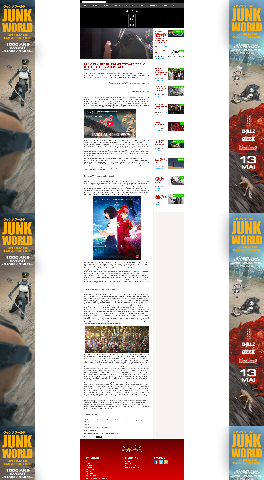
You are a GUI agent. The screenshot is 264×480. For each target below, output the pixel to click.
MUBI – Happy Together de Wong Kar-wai (159, 143)
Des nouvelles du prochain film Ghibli (161, 161)
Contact (128, 461)
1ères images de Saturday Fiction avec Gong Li (161, 197)
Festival (141, 5)
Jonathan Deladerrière (158, 189)
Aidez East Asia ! (131, 465)
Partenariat (129, 463)
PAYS (86, 5)
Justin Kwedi (158, 150)
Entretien (129, 5)
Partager (88, 436)
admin (165, 46)
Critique (105, 5)
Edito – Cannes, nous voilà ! (160, 51)
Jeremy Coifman (159, 58)
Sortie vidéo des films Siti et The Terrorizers (160, 88)
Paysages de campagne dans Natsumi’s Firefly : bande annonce (161, 71)
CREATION (153, 5)
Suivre (112, 436)
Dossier (117, 5)
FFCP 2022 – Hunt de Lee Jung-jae (160, 124)
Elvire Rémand (159, 80)
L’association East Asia (133, 467)
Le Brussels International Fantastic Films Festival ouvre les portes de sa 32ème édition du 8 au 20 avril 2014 (161, 36)
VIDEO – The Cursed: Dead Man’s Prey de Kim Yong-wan (161, 180)
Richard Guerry (159, 130)
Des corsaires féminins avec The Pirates (161, 107)
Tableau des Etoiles (169, 5)
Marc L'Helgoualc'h (109, 70)
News (95, 5)
